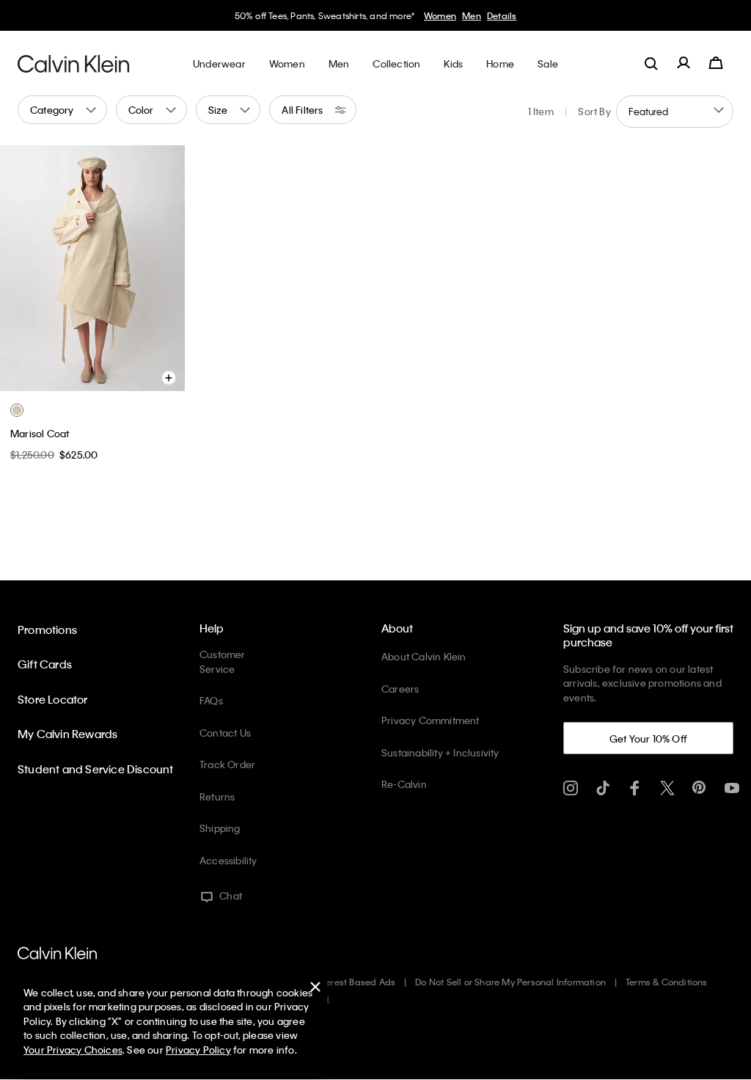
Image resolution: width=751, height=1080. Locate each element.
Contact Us (225, 732)
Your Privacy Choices (72, 1049)
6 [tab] (146, 379)
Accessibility (228, 860)
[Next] (162, 268)
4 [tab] (102, 379)
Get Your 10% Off (648, 738)
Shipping (220, 828)
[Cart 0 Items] (715, 63)
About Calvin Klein (423, 656)
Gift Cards (45, 664)
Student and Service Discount (96, 769)
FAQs (211, 700)
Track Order (227, 764)
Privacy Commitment (430, 720)
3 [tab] (80, 379)
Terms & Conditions (667, 982)
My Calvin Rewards (67, 733)
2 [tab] (58, 379)
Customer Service (222, 661)
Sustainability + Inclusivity (440, 752)
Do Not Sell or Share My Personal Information (510, 982)
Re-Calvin (404, 784)
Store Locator (53, 699)
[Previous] (21, 268)
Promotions (47, 629)
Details (501, 15)
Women (440, 15)
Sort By (594, 111)
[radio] (16, 410)
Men (471, 15)
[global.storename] (74, 63)
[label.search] (651, 63)
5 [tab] (124, 379)
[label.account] (683, 63)
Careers (400, 688)
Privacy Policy (198, 1049)
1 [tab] (36, 379)
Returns (217, 796)
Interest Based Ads (355, 982)
